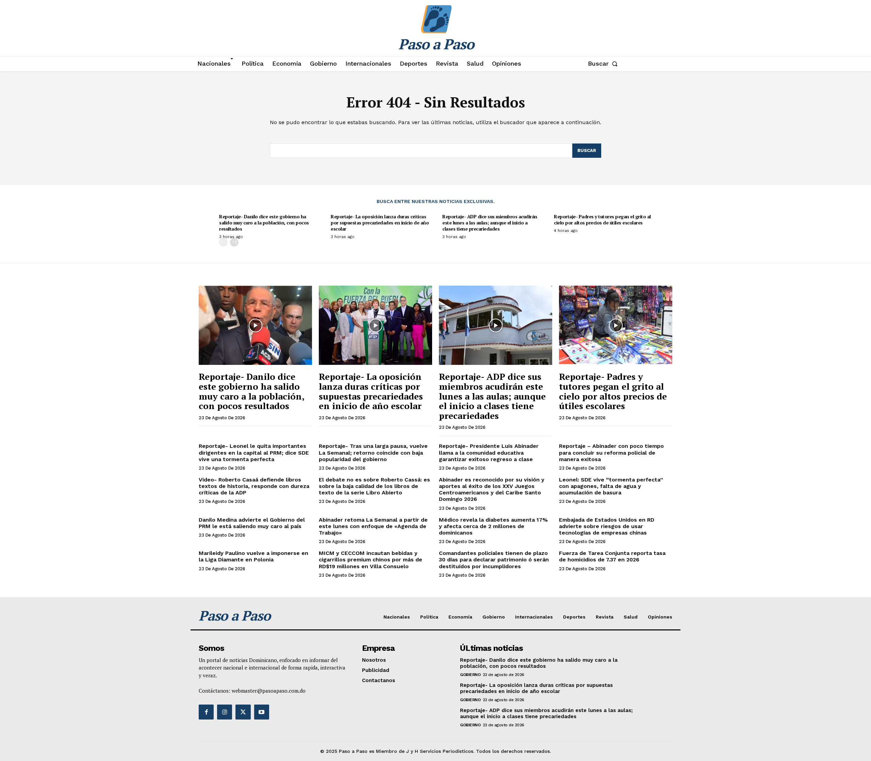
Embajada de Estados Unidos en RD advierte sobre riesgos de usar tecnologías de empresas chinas (606, 526)
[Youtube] (261, 712)
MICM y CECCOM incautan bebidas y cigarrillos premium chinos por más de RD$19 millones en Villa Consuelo (370, 559)
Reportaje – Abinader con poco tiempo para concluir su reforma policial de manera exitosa (611, 452)
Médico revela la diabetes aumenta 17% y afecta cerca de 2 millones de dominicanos (493, 526)
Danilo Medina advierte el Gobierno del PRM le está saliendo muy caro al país (252, 523)
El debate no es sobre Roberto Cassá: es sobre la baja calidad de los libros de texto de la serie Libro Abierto (374, 486)
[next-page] (234, 242)
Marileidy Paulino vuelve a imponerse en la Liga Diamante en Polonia (253, 556)
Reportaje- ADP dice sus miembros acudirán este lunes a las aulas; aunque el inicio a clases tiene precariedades (489, 222)
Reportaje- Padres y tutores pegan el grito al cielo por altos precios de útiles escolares (602, 219)
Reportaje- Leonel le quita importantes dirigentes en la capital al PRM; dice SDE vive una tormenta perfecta (254, 452)
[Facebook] (206, 712)
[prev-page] (223, 242)
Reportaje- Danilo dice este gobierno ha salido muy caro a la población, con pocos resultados (264, 222)
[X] (242, 712)
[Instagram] (224, 712)
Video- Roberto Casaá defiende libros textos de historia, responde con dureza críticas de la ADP (254, 486)
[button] (604, 63)
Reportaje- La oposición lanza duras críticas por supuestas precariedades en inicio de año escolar (380, 222)
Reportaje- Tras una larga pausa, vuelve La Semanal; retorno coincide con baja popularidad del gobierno (373, 452)
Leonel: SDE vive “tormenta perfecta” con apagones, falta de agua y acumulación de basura (611, 486)
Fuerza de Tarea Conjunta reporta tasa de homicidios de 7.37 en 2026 (612, 556)
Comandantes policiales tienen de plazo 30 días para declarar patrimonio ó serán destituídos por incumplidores (494, 559)
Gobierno (470, 674)
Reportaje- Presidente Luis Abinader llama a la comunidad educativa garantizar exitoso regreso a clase (489, 452)
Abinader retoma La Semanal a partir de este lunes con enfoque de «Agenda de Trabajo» (373, 526)
